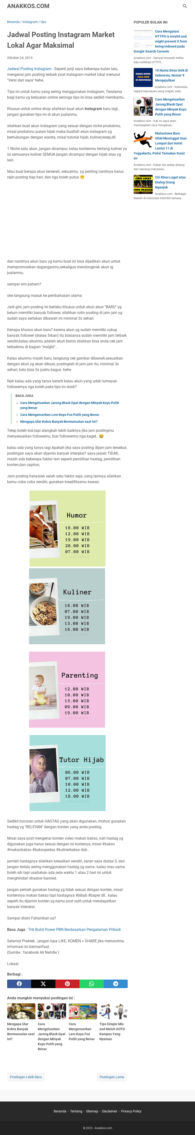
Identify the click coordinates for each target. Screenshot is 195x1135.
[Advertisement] (67, 216)
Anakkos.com (28, 6)
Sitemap (92, 1111)
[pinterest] (67, 984)
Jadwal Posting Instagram (29, 69)
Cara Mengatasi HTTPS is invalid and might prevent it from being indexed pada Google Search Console (160, 41)
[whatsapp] (91, 984)
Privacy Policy (131, 1111)
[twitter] (43, 984)
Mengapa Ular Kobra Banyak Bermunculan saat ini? (59, 421)
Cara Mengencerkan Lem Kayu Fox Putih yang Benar (59, 415)
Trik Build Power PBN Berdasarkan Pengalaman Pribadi (74, 929)
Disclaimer (109, 1111)
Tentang (76, 1111)
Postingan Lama (112, 1077)
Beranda (60, 1111)
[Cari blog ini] (185, 6)
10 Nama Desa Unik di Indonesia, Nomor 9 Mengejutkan (171, 75)
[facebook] (19, 984)
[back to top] (185, 1124)
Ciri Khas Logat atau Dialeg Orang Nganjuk (170, 182)
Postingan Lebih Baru (26, 1077)
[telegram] (116, 984)
